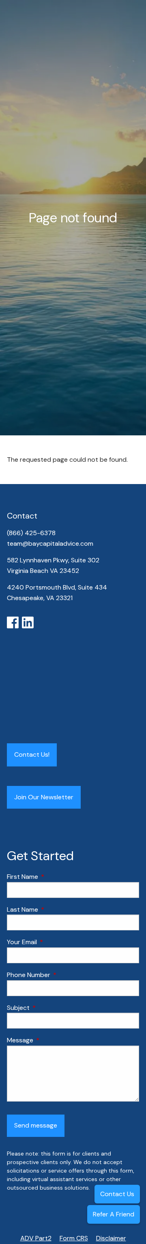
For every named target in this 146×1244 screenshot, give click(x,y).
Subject (49, 1007)
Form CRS (74, 1238)
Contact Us (117, 1194)
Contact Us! (31, 754)
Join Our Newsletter (43, 797)
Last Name (53, 909)
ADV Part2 (36, 1238)
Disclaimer (111, 1238)
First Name (53, 876)
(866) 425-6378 (32, 533)
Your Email (53, 942)
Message (51, 1040)
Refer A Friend (113, 1214)
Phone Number (59, 975)
